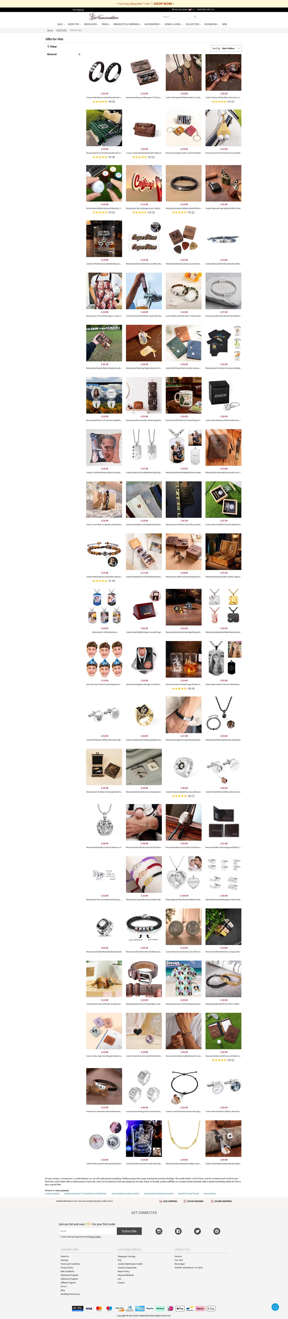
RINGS (106, 24)
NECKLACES (91, 24)
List (119, 1278)
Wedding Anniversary (70, 1294)
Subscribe (129, 1231)
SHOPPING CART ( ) (205, 9)
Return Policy (124, 1271)
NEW (225, 24)
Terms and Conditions (70, 1263)
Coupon (121, 1282)
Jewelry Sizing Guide (127, 1267)
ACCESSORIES (153, 24)
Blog (63, 1290)
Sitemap (64, 1260)
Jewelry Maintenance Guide (130, 1263)
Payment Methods (126, 1275)
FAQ (119, 1260)
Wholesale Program (69, 1275)
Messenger (180, 1263)
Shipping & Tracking (126, 1256)
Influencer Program (69, 1278)
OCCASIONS (211, 24)
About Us (65, 1256)
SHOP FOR (74, 24)
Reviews (64, 1286)
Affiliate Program (68, 1282)
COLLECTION (193, 24)
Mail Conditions (67, 1271)
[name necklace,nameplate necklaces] (104, 16)
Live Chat (179, 1260)
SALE (60, 24)
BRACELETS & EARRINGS (127, 24)
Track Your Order (180, 9)
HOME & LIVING (173, 24)
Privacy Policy (94, 1236)
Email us (178, 1256)
